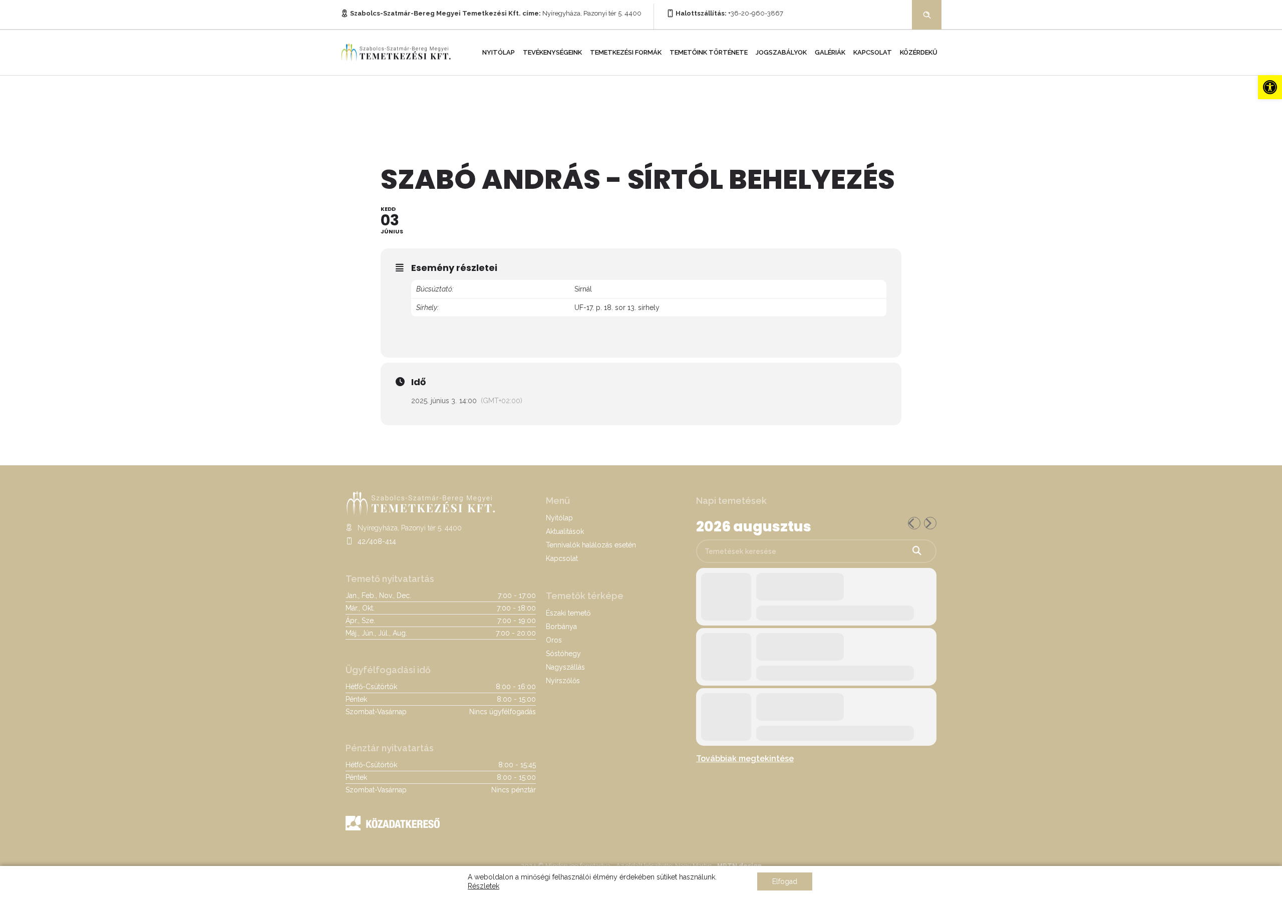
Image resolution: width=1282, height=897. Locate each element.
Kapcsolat (872, 52)
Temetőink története (709, 52)
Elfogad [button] (784, 881)
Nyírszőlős (563, 681)
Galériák (830, 52)
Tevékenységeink (552, 52)
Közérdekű (918, 52)
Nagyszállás (565, 667)
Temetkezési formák (626, 52)
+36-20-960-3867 (755, 13)
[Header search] (926, 14)
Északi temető (568, 613)
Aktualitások (565, 531)
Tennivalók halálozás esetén (591, 545)
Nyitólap (498, 52)
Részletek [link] (483, 886)
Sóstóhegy (563, 654)
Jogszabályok (781, 52)
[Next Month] (930, 523)
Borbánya (561, 627)
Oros (554, 640)
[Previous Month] (914, 523)
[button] (1270, 87)
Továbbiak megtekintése (745, 758)
